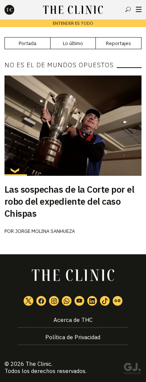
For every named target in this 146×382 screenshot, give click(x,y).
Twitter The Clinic (28, 301)
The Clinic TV (79, 301)
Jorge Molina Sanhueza (45, 231)
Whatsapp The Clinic (67, 301)
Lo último (73, 43)
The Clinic (38, 363)
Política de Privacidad (72, 337)
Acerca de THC (73, 319)
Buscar (128, 9)
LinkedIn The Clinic (92, 301)
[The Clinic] (15, 10)
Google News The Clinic (117, 301)
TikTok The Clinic (105, 301)
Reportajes (118, 43)
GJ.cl (132, 369)
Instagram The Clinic (54, 301)
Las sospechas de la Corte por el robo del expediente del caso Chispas (69, 201)
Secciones (139, 9)
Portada (27, 43)
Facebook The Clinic (41, 301)
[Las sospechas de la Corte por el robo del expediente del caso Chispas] (73, 125)
